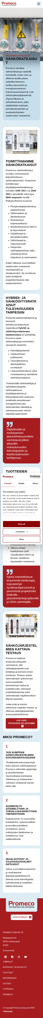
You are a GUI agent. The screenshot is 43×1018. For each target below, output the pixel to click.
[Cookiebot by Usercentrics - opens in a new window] (30, 476)
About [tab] (35, 483)
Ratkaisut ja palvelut (15, 967)
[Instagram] (19, 957)
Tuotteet (8, 973)
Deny (21, 539)
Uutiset (7, 984)
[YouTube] (25, 957)
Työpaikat (8, 989)
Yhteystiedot (20, 917)
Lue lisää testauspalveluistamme (21, 721)
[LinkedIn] (5, 957)
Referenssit (10, 978)
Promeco (8, 995)
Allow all (21, 524)
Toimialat (8, 962)
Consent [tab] (7, 483)
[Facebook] (12, 957)
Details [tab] (21, 483)
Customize (20, 532)
